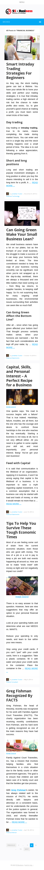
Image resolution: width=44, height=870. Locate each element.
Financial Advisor (11, 832)
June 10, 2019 (28, 512)
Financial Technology (12, 196)
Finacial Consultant (12, 682)
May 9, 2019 (27, 679)
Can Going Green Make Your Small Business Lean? (21, 234)
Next (27, 849)
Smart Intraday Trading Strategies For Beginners (20, 71)
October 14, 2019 (29, 355)
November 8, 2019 (30, 194)
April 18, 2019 (28, 830)
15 (21, 849)
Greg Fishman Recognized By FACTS (19, 695)
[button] (22, 2)
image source (11, 407)
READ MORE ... (13, 504)
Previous (11, 845)
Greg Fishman (18, 790)
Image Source (22, 597)
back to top (29, 865)
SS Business (19, 865)
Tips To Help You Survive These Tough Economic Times (21, 530)
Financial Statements (12, 358)
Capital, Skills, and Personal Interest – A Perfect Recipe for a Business (19, 376)
